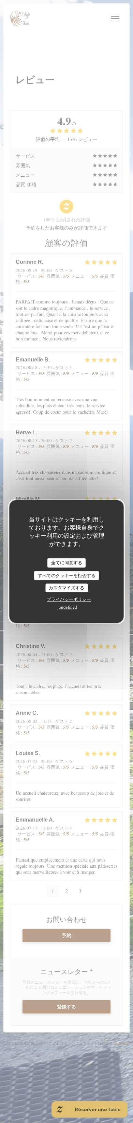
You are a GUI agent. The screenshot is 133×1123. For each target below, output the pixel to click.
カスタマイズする (66, 588)
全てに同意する (66, 562)
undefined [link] (68, 607)
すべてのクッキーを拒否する (66, 575)
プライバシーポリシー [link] (69, 599)
